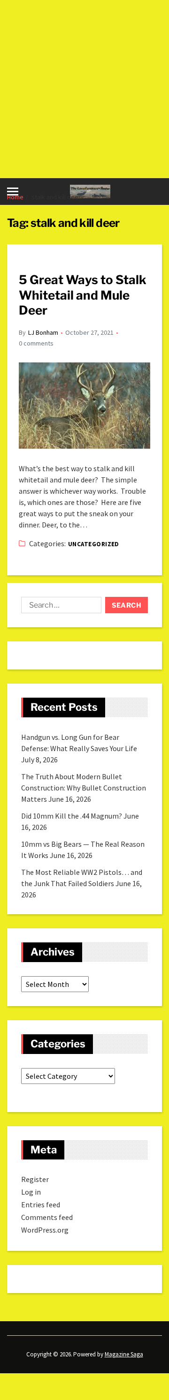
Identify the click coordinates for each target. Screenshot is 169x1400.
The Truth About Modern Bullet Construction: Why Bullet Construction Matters (83, 788)
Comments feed (47, 1217)
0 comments (36, 343)
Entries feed (40, 1204)
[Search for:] (59, 607)
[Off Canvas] (12, 191)
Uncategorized (93, 544)
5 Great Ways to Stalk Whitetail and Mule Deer (82, 294)
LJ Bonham (43, 332)
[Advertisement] (84, 89)
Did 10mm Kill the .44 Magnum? (71, 815)
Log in (31, 1192)
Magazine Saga (124, 1354)
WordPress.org (45, 1229)
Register (35, 1179)
